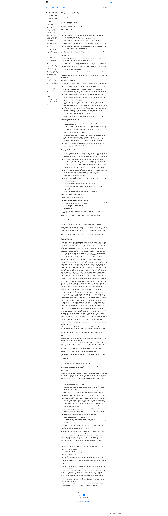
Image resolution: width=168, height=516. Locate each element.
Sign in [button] (119, 2)
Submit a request (112, 2)
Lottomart (48, 7)
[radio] (81, 495)
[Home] (47, 3)
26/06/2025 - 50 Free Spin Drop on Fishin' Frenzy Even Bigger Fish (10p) (52, 89)
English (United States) (115, 513)
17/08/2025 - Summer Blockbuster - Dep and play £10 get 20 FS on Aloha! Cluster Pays (52, 30)
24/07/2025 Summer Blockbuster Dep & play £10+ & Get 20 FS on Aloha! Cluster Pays (52, 38)
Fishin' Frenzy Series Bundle (51, 95)
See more (48, 104)
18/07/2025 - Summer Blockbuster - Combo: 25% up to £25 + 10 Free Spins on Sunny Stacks (52, 58)
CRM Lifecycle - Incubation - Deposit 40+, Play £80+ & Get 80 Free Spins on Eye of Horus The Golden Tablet (52, 80)
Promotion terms (55, 7)
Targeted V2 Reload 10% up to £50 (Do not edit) (52, 100)
